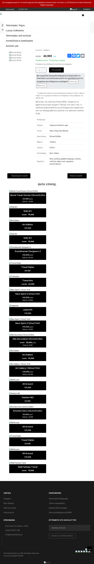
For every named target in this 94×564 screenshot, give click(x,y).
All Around (27, 384)
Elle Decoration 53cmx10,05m (28, 339)
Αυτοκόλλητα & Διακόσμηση (19, 41)
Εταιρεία (7, 499)
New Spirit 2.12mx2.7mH (27, 294)
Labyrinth (27, 310)
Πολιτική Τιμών (10, 508)
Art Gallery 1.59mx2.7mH (27, 368)
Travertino (27, 280)
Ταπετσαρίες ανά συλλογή (18, 35)
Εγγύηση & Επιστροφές (58, 508)
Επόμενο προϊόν (76, 176)
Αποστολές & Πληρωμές (58, 499)
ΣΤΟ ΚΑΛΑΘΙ (56, 70)
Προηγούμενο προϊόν (19, 176)
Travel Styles (27, 267)
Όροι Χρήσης (9, 503)
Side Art (28, 211)
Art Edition (27, 224)
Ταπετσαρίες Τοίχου (15, 25)
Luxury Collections (15, 30)
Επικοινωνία (9, 513)
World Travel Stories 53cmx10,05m (27, 195)
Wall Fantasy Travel (27, 467)
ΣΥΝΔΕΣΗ (86, 9)
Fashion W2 (28, 397)
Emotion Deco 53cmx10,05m (27, 411)
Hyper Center (17, 556)
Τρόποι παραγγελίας (57, 503)
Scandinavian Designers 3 (28, 251)
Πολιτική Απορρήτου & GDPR (60, 513)
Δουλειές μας (12, 46)
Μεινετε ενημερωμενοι (62, 536)
